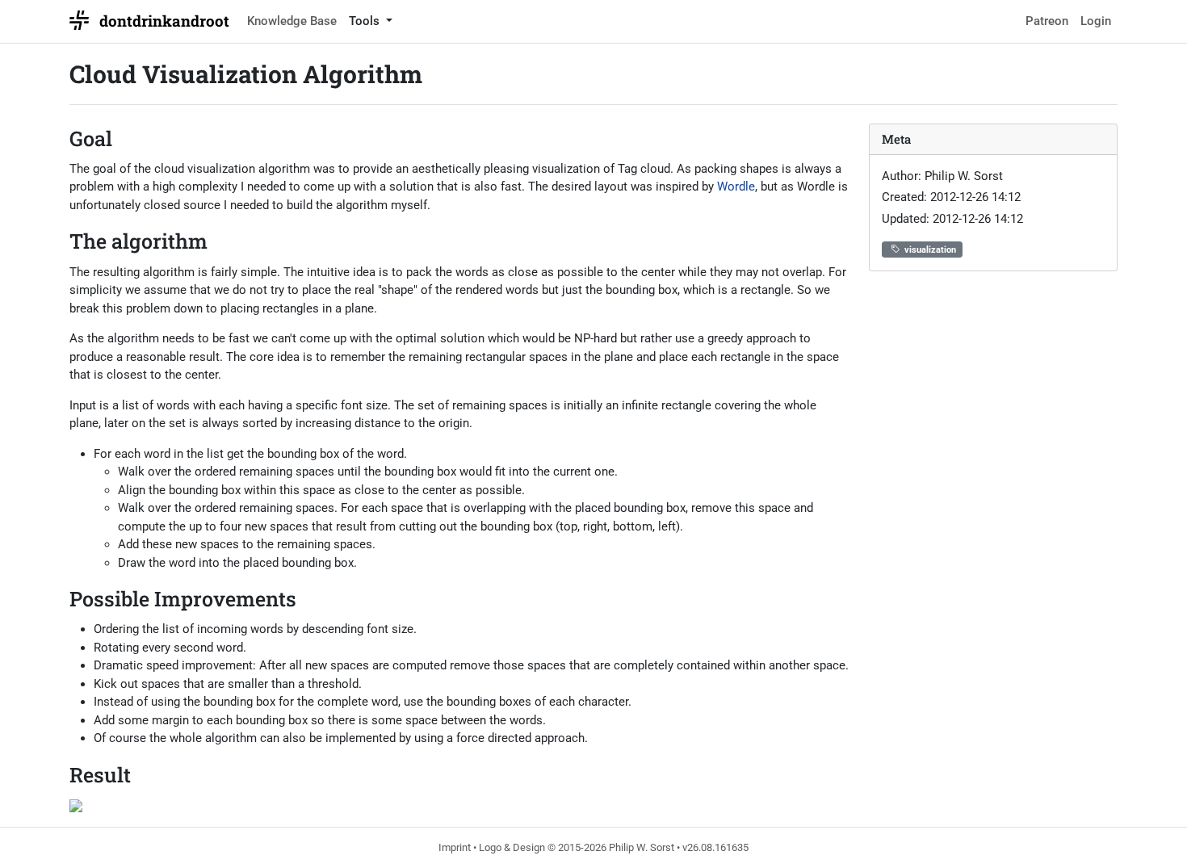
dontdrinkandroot (164, 20)
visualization (930, 250)
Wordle (736, 186)
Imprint (454, 847)
